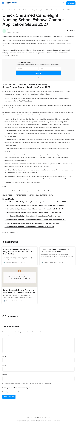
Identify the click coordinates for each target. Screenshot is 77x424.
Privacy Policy (46, 417)
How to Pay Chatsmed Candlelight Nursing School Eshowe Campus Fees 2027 (32, 223)
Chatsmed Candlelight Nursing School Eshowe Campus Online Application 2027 (33, 213)
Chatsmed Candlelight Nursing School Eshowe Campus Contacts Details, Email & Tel (34, 209)
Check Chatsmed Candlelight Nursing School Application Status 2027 (29, 227)
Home (4, 10)
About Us (29, 417)
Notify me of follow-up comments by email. (18, 388)
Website (5, 374)
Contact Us (37, 417)
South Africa (12, 10)
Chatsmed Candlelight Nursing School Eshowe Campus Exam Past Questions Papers (34, 205)
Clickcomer (57, 420)
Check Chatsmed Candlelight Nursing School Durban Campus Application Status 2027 (35, 216)
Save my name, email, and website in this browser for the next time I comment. (28, 383)
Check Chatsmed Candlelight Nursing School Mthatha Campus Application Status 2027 (35, 220)
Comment (5, 336)
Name (4, 356)
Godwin (9, 30)
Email (4, 365)
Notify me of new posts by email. (15, 392)
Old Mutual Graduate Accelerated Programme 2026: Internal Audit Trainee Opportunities (19, 251)
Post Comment (9, 396)
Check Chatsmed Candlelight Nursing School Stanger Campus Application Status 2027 (35, 202)
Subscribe (71, 3)
